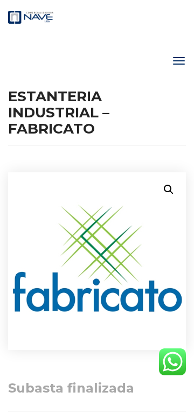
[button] (168, 189)
